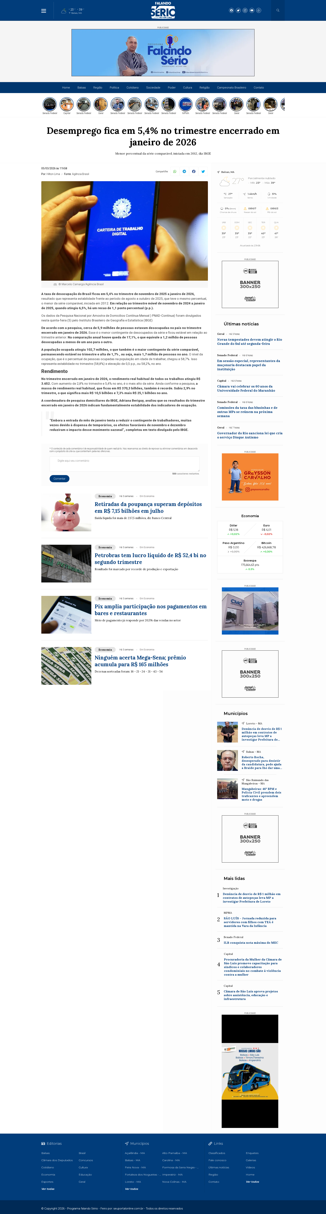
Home (66, 87)
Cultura (187, 87)
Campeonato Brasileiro (231, 87)
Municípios (236, 713)
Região (97, 87)
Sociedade (153, 87)
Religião (205, 87)
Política (114, 87)
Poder (172, 87)
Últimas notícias (241, 324)
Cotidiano (133, 87)
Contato (259, 87)
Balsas (82, 87)
